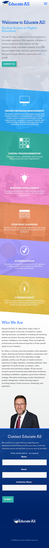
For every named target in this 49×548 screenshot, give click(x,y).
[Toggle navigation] (45, 3)
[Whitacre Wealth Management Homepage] (24, 521)
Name (24, 457)
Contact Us (9, 64)
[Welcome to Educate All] (16, 3)
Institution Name (24, 482)
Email (24, 469)
